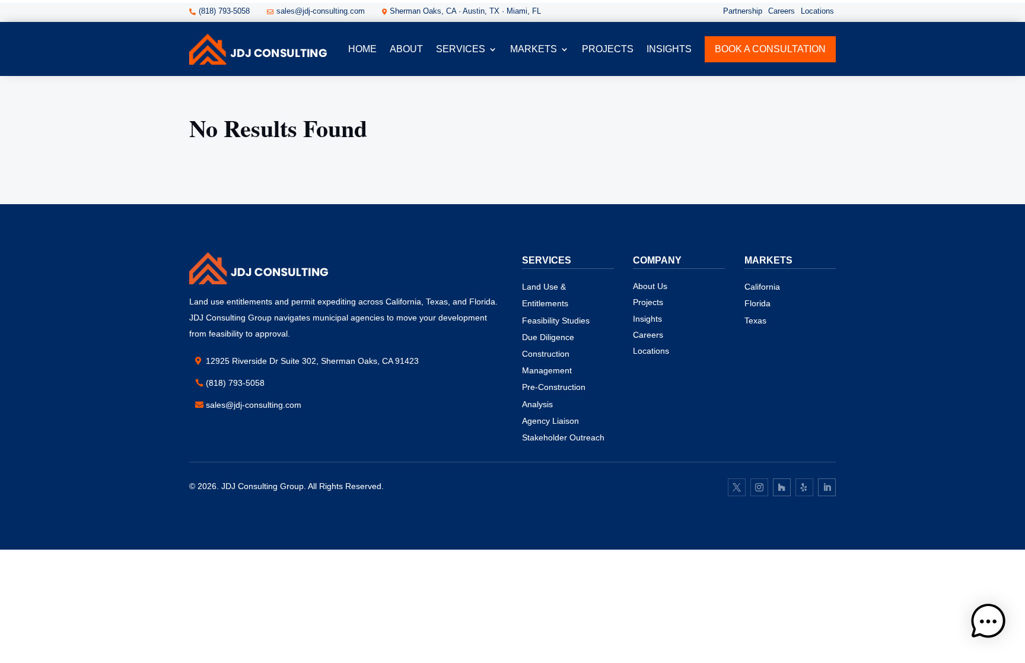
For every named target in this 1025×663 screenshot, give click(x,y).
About (406, 49)
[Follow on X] (737, 487)
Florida (757, 303)
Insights (669, 49)
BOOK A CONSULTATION (770, 49)
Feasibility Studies (556, 320)
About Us (650, 286)
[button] (988, 623)
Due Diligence (548, 337)
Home (362, 49)
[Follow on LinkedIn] (827, 487)
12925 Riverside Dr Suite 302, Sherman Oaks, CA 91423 (312, 361)
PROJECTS (608, 49)
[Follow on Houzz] (782, 487)
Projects (648, 302)
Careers (781, 11)
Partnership (742, 11)
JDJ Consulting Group (262, 486)
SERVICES (460, 49)
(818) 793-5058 (235, 383)
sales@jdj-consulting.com (253, 405)
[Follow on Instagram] (759, 487)
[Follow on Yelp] (804, 487)
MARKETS (533, 49)
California (762, 286)
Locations (817, 11)
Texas (755, 320)
